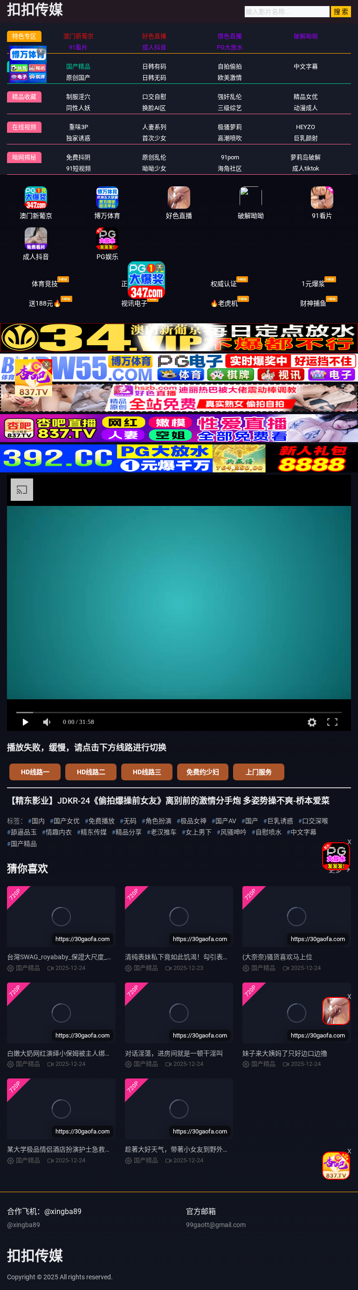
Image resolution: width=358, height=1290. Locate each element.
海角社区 (230, 168)
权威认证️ (224, 283)
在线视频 (24, 126)
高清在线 (24, 66)
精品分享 (129, 832)
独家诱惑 (78, 138)
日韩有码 (154, 66)
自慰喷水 (268, 832)
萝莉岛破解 (305, 157)
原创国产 (78, 77)
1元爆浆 (313, 283)
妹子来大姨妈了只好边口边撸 (284, 1053)
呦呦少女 (154, 168)
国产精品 (78, 66)
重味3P (78, 126)
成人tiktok (305, 168)
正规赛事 (134, 283)
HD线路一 (35, 772)
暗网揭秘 (24, 157)
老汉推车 (164, 832)
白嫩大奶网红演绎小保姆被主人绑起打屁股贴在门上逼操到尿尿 (98, 1053)
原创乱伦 (154, 157)
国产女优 (67, 821)
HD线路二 (91, 772)
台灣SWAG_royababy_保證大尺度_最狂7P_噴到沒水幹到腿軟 (95, 957)
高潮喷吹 (230, 138)
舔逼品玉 (24, 832)
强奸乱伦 (230, 96)
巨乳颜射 (306, 138)
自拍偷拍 (230, 66)
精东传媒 (94, 832)
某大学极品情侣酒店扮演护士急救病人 (62, 1149)
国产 (251, 821)
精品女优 (306, 96)
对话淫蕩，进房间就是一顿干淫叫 (174, 1053)
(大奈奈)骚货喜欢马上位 (277, 957)
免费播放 (102, 821)
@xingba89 (23, 1225)
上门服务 (259, 772)
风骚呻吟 (233, 832)
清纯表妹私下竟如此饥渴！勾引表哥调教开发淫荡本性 (203, 957)
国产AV (225, 821)
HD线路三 (147, 772)
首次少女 (154, 138)
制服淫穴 (78, 96)
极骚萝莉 (230, 126)
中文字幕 (306, 66)
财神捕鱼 (313, 303)
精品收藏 (24, 96)
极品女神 (193, 821)
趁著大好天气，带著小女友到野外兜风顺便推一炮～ (200, 1149)
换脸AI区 (154, 107)
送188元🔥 (45, 303)
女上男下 (199, 832)
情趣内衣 (59, 832)
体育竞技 (45, 283)
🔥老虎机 (224, 303)
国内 (38, 821)
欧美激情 (230, 77)
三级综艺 (230, 107)
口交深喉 (315, 821)
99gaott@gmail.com (216, 1225)
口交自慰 (154, 96)
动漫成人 (306, 107)
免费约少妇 (202, 772)
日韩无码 (154, 77)
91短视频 (78, 168)
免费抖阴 (78, 157)
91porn (230, 157)
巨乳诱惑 (280, 821)
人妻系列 (154, 126)
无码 (130, 821)
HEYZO (305, 126)
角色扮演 (158, 821)
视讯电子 (134, 303)
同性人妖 (78, 107)
